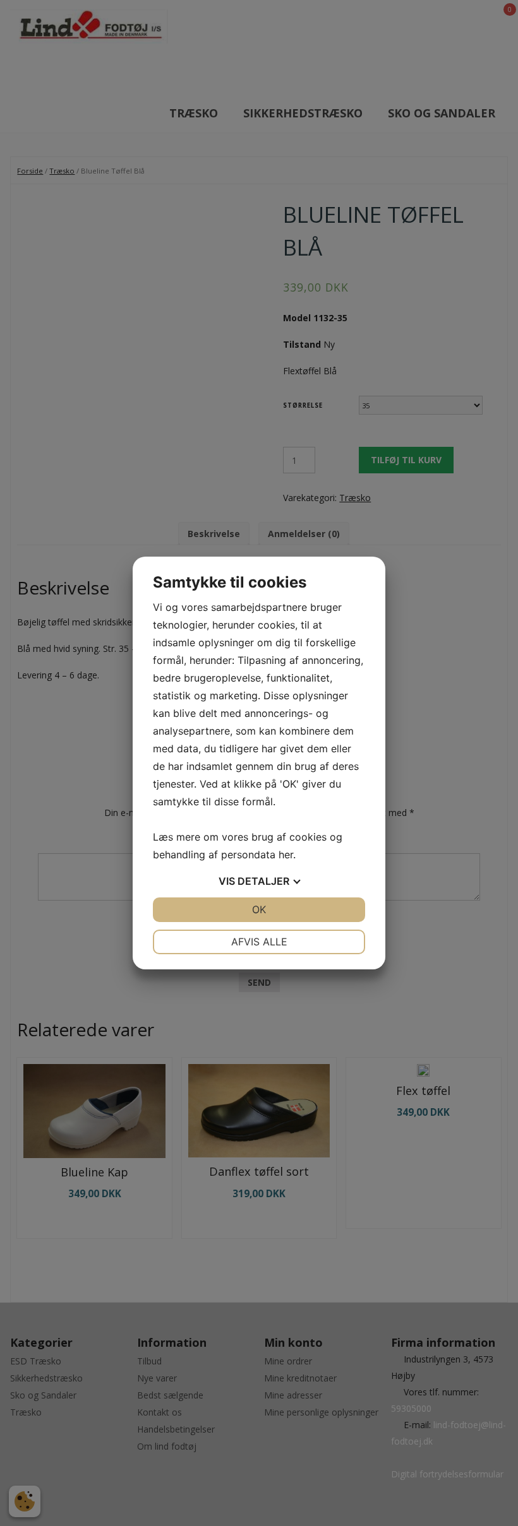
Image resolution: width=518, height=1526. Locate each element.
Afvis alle (259, 941)
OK (259, 909)
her (286, 854)
